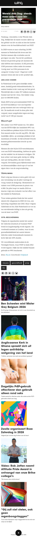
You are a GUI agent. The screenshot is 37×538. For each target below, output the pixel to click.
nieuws (6, 263)
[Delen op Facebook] (21, 31)
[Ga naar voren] (18, 3)
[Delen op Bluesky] (34, 31)
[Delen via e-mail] (28, 31)
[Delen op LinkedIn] (24, 31)
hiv (4, 268)
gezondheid (17, 263)
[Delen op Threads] (31, 31)
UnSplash (24, 255)
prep (27, 263)
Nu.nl (8, 255)
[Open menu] (18, 533)
